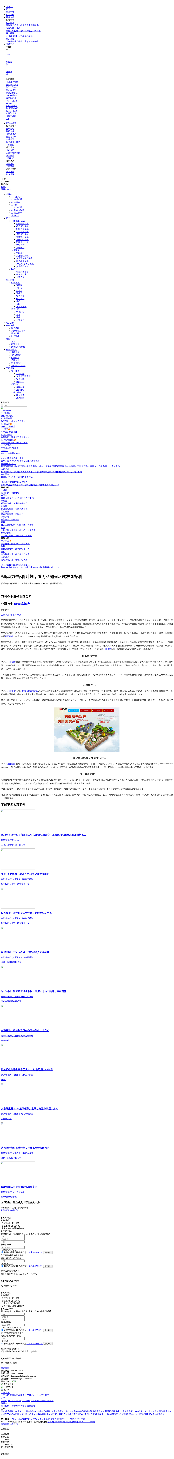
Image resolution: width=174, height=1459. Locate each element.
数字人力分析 (22, 242)
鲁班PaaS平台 (22, 272)
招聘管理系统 (22, 223)
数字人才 (20, 245)
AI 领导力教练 (17, 210)
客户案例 (22, 1406)
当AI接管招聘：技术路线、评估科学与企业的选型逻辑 (25, 1411)
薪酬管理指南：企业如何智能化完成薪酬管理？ (143, 1414)
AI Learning (17, 1419)
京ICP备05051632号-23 (58, 1422)
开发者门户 (21, 274)
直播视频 (31, 1406)
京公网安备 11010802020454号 (81, 1422)
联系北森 (20, 395)
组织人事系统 (22, 229)
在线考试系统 (22, 261)
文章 (13, 341)
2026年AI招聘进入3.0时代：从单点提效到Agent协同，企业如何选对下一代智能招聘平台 (81, 1414)
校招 (18, 317)
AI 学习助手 (16, 207)
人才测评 (6, 469)
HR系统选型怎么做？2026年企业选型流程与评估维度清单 (76, 1411)
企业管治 (15, 357)
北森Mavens (7, 410)
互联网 (19, 285)
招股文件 (15, 360)
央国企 (19, 288)
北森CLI (15, 215)
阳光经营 (45, 1395)
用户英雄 (15, 336)
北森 (24, 691)
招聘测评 (20, 253)
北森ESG (20, 382)
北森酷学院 (36, 1401)
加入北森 (20, 398)
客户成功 (15, 328)
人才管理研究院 (23, 376)
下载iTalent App (34, 1395)
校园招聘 (9, 636)
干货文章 (14, 1406)
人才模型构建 (22, 266)
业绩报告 (15, 352)
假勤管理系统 (22, 234)
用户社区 (15, 333)
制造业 (19, 290)
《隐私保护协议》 (34, 1252)
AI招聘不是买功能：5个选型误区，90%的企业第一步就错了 (130, 1411)
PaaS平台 (6, 474)
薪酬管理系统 (22, 240)
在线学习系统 (22, 237)
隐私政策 (14, 1424)
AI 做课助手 (16, 199)
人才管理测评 (22, 256)
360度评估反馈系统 (25, 264)
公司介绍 (20, 374)
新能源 (19, 293)
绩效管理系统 (22, 226)
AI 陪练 (14, 205)
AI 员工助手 (16, 213)
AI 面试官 (15, 202)
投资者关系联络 (18, 366)
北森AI (4, 1401)
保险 (18, 304)
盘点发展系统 (22, 232)
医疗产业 (20, 299)
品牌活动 (20, 390)
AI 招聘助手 (16, 197)
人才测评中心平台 (24, 258)
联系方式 (5, 1368)
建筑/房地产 (22, 604)
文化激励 (20, 248)
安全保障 (20, 379)
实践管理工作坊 (18, 331)
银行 (18, 301)
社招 (18, 315)
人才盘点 (20, 320)
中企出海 (20, 312)
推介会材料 (16, 363)
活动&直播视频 (18, 347)
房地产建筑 (21, 307)
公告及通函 (16, 355)
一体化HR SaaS (8, 464)
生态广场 (20, 277)
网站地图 (5, 1424)
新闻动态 (20, 387)
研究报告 (15, 344)
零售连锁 (20, 296)
